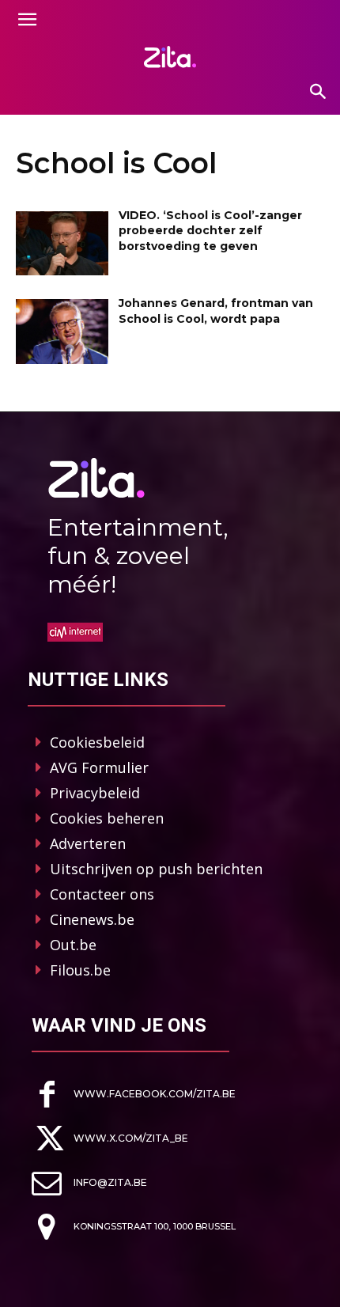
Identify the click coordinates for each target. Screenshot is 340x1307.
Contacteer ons (102, 894)
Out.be (73, 944)
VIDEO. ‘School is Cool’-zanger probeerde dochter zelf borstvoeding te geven (210, 230)
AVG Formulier (99, 767)
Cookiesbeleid (97, 742)
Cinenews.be (92, 919)
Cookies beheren (107, 818)
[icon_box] (134, 1094)
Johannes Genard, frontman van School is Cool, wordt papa (216, 311)
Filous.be (80, 969)
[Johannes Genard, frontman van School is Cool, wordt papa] (62, 331)
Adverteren (88, 843)
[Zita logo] (170, 57)
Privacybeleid (95, 792)
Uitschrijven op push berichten (156, 868)
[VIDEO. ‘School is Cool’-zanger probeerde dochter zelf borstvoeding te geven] (62, 243)
